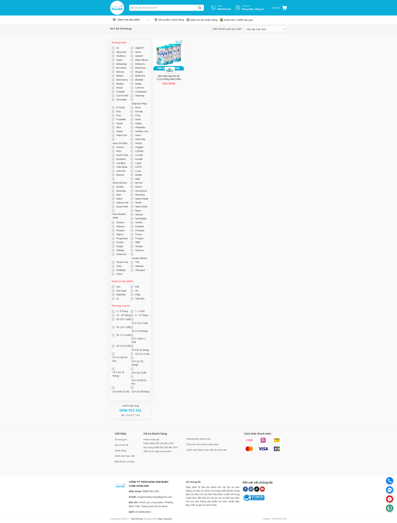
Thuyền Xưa (122, 262)
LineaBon (121, 163)
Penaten (120, 230)
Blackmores (122, 79)
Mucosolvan (141, 190)
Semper (139, 246)
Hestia (138, 143)
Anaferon (121, 56)
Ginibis (138, 123)
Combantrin (141, 91)
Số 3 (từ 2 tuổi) (139, 372)
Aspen (119, 60)
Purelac (120, 242)
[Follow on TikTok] (256, 489)
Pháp (137, 294)
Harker (119, 131)
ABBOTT (139, 48)
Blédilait (139, 79)
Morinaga (121, 190)
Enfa (118, 111)
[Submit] (199, 7)
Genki (138, 119)
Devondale (121, 99)
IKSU (118, 151)
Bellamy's (140, 64)
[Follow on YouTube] (262, 489)
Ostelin (138, 222)
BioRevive (140, 75)
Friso (118, 115)
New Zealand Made (119, 216)
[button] (279, 8)
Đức (137, 286)
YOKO (119, 274)
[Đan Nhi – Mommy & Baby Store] (117, 7)
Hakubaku (140, 127)
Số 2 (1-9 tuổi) (123, 346)
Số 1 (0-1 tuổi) (123, 327)
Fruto (138, 115)
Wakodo (139, 266)
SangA (119, 246)
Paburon (120, 226)
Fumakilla (121, 119)
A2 (117, 48)
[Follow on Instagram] (251, 489)
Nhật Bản (121, 294)
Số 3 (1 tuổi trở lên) (120, 359)
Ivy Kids (139, 155)
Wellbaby (121, 270)
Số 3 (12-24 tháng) (118, 374)
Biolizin (119, 75)
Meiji (137, 179)
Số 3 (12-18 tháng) (137, 363)
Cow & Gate (122, 95)
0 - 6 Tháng (122, 311)
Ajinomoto (121, 52)
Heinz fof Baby (120, 143)
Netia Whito (141, 206)
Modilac (120, 186)
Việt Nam (140, 298)
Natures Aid (122, 202)
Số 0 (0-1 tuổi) (123, 319)
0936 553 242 (157, 443)
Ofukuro (120, 222)
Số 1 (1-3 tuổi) (123, 335)
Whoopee (140, 270)
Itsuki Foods (122, 155)
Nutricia (139, 214)
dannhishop (137, 518)
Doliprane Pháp (139, 103)
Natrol (119, 198)
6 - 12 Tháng (141, 315)
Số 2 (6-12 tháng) (140, 350)
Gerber (119, 123)
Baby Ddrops (141, 60)
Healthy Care (141, 131)
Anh (118, 286)
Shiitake (120, 250)
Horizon (120, 147)
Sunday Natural (139, 258)
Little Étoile (121, 167)
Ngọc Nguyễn (165, 518)
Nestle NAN (122, 206)
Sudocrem (121, 254)
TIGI (137, 262)
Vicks (119, 266)
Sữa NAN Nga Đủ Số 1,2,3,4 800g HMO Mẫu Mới (168, 78)
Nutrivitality (140, 218)
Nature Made (141, 198)
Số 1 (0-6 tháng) (140, 331)
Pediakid (139, 226)
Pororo (138, 234)
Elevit (138, 107)
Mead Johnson (120, 182)
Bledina (120, 83)
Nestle (138, 202)
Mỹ (136, 290)
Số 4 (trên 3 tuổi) (121, 391)
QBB (137, 242)
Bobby (138, 83)
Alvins (138, 52)
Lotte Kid (120, 171)
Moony (138, 186)
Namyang (140, 194)
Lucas (138, 171)
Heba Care (121, 135)
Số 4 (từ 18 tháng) (140, 391)
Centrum (139, 87)
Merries (139, 182)
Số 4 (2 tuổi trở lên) (139, 382)
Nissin (138, 210)
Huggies (139, 147)
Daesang (139, 95)
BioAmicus (140, 67)
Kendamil (120, 159)
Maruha (120, 175)
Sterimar (139, 250)
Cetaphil (120, 91)
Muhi (118, 194)
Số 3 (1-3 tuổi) (142, 354)
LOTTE (138, 167)
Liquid (138, 163)
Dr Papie (120, 107)
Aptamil (139, 56)
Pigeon (119, 234)
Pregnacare (122, 238)
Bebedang (121, 64)
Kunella (139, 159)
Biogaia (139, 71)
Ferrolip (139, 111)
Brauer (119, 87)
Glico (118, 127)
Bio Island (121, 67)
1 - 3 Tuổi (140, 311)
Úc (117, 298)
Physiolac (140, 230)
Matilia (138, 175)
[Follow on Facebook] (245, 489)
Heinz (138, 135)
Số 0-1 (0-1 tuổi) (140, 323)
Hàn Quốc (121, 290)
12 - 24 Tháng (123, 315)
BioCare (120, 71)
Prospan (139, 238)
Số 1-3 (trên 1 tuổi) (138, 340)
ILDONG (139, 151)
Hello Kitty (140, 139)
